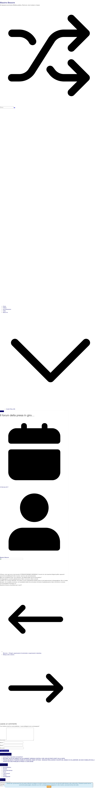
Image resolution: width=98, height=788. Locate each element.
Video (4, 311)
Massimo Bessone (7, 2)
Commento (3, 740)
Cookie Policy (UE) (10, 409)
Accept (49, 786)
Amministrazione (7, 309)
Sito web (2, 748)
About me (5, 312)
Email (1, 745)
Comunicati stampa (7, 770)
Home (4, 306)
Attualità (2, 411)
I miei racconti (6, 773)
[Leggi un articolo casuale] (49, 104)
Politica (5, 308)
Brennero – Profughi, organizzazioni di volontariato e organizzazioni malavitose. (22, 653)
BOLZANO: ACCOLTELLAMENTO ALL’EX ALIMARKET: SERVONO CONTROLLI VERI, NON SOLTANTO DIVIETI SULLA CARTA (34, 758)
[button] (50, 407)
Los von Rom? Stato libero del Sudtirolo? (13, 757)
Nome (2, 742)
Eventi (4, 772)
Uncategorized (6, 776)
